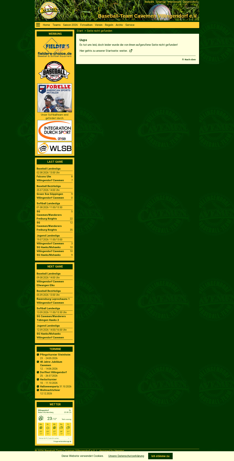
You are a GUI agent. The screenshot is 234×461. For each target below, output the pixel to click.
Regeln (109, 25)
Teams (56, 25)
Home (46, 25)
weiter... (124, 50)
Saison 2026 (70, 25)
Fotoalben (86, 25)
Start (80, 30)
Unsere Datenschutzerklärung (126, 456)
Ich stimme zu (160, 456)
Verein (98, 25)
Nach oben (190, 59)
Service (129, 25)
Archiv (119, 25)
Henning (119, 450)
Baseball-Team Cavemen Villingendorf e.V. (70, 450)
